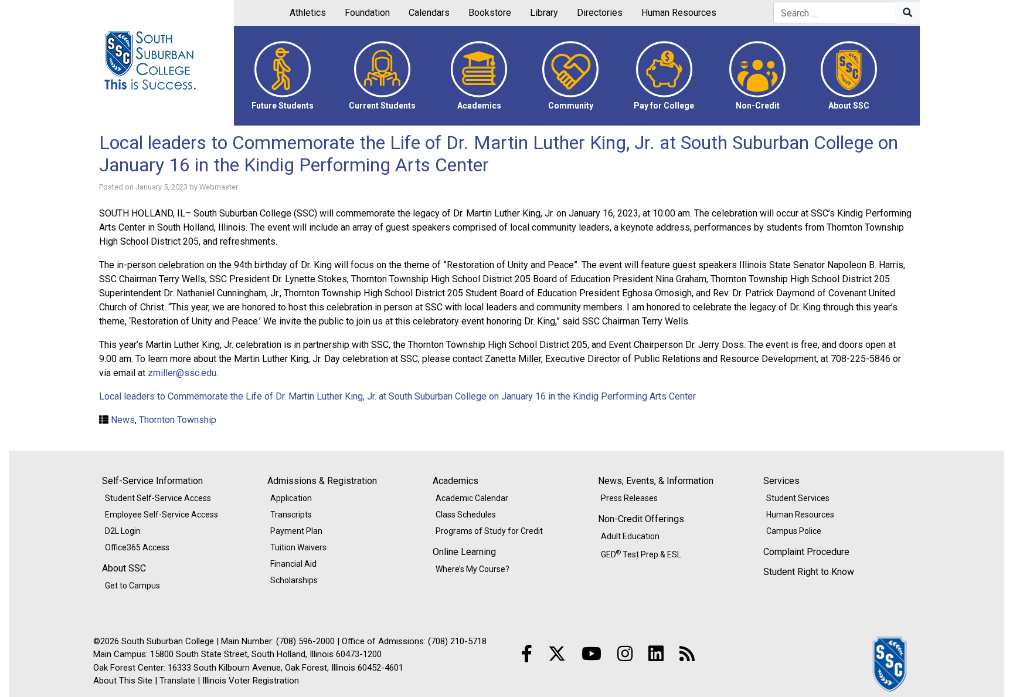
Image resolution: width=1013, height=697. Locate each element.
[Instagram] (624, 654)
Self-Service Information (152, 480)
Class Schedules (466, 514)
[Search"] (907, 13)
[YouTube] (591, 654)
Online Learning (464, 551)
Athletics (308, 12)
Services (781, 480)
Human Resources (678, 12)
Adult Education (630, 536)
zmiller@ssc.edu (182, 372)
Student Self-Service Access (158, 498)
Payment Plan (296, 531)
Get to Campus (132, 585)
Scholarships (294, 580)
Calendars (429, 12)
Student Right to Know (808, 571)
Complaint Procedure (806, 551)
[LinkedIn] (656, 654)
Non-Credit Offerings (641, 519)
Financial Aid (293, 564)
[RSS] (687, 654)
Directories (600, 12)
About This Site (122, 680)
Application (291, 498)
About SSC (124, 568)
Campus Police (793, 531)
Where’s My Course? (472, 569)
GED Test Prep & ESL (641, 554)
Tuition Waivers (298, 547)
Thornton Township (177, 419)
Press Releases (629, 498)
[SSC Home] (890, 663)
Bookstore (489, 12)
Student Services (798, 498)
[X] (557, 654)
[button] (282, 76)
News (123, 419)
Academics (455, 480)
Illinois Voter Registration (250, 680)
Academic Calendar (472, 498)
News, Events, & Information (655, 480)
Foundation (367, 12)
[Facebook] (526, 654)
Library (544, 12)
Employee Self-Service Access (161, 514)
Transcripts (291, 514)
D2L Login (123, 531)
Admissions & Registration (322, 480)
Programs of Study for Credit (489, 531)
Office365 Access (137, 547)
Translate (177, 680)
